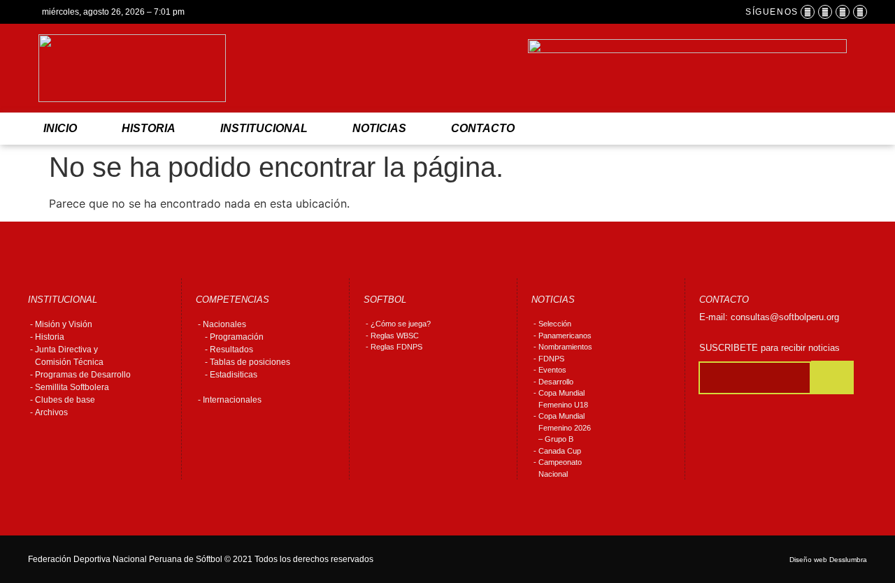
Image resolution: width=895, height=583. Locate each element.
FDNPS (551, 358)
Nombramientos (565, 347)
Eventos (552, 370)
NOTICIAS (379, 128)
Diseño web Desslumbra (828, 559)
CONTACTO (483, 128)
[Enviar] (832, 377)
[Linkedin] (860, 12)
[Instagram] (825, 12)
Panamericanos (565, 335)
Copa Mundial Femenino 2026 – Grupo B (564, 427)
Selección (554, 323)
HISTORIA (149, 128)
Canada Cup (559, 451)
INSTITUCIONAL (264, 128)
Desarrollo (555, 381)
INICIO (60, 128)
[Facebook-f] (808, 12)
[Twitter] (843, 12)
